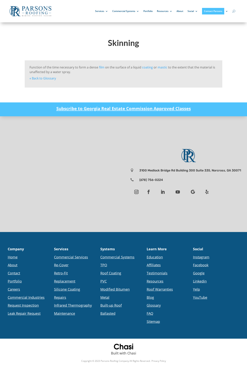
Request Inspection (23, 305)
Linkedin (200, 281)
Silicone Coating (67, 289)
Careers (14, 289)
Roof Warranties (160, 289)
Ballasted (107, 313)
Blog (150, 297)
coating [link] (147, 67)
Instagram (201, 257)
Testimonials (157, 273)
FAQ (150, 313)
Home (13, 257)
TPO (103, 265)
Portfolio (148, 11)
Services (99, 11)
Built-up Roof (111, 305)
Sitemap (153, 321)
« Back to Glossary (43, 78)
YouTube (200, 297)
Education (155, 257)
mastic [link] (162, 67)
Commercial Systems (123, 11)
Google (199, 273)
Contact (14, 273)
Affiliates (154, 265)
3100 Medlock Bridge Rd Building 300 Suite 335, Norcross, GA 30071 (190, 170)
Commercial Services (71, 257)
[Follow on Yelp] (207, 192)
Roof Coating (110, 273)
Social (191, 11)
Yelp (196, 289)
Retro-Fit (61, 273)
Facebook (200, 265)
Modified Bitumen (115, 289)
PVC (103, 281)
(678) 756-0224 (151, 180)
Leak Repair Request (24, 313)
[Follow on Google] (193, 192)
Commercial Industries (26, 297)
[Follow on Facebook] (148, 192)
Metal (104, 297)
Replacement (64, 281)
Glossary (154, 305)
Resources (162, 11)
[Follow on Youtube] (178, 192)
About (180, 11)
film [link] (101, 67)
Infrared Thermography (73, 305)
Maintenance (64, 313)
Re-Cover (61, 265)
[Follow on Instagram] (136, 192)
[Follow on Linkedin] (162, 192)
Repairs (60, 297)
